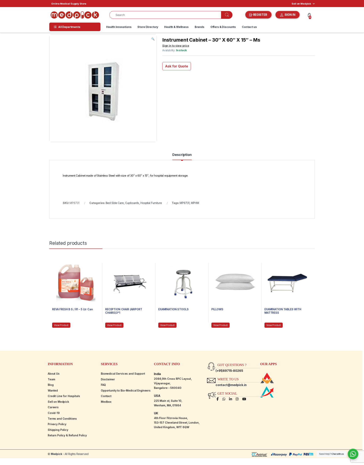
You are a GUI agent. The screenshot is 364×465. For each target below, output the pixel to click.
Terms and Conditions (62, 418)
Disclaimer (108, 379)
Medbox (106, 401)
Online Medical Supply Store (68, 3)
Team (51, 379)
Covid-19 (54, 412)
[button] (153, 39)
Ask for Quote (176, 66)
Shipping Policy (58, 429)
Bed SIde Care (115, 202)
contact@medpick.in (231, 385)
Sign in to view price (175, 45)
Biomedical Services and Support (123, 373)
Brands (199, 26)
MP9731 (184, 202)
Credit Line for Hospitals (64, 396)
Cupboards (132, 202)
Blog (50, 384)
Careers (53, 407)
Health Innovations (118, 26)
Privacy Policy (57, 424)
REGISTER (260, 15)
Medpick (56, 454)
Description (181, 155)
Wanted (53, 390)
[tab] (181, 156)
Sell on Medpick (301, 3)
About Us (54, 373)
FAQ (103, 384)
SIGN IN (289, 15)
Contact (106, 396)
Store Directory (147, 26)
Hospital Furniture (151, 202)
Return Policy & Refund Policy (67, 435)
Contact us (249, 26)
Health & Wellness (176, 26)
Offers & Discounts (223, 26)
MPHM (195, 202)
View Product (61, 325)
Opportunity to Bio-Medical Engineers (126, 390)
